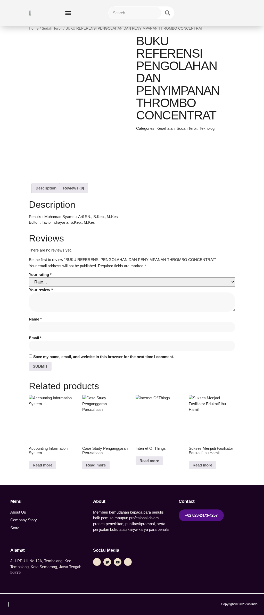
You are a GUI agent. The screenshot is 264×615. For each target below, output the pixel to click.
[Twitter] (107, 562)
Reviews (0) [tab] (73, 188)
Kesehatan (165, 128)
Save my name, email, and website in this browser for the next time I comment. (103, 357)
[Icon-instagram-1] (128, 562)
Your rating (40, 274)
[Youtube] (117, 562)
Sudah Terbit (52, 28)
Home (34, 28)
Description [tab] (46, 188)
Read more (42, 465)
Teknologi (207, 128)
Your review (41, 290)
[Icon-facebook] (97, 562)
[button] (68, 13)
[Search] (167, 13)
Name (35, 319)
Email (35, 338)
